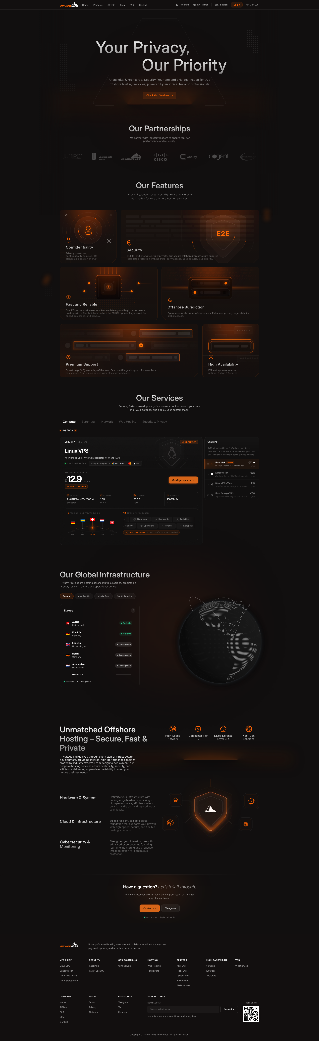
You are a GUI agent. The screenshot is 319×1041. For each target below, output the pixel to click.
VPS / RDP (69, 430)
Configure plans (181, 480)
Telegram (170, 908)
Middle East (103, 596)
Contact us (149, 908)
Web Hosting (127, 421)
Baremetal (88, 421)
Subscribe (229, 1009)
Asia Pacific (84, 596)
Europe (66, 596)
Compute (69, 421)
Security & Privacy (154, 421)
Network (107, 421)
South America (124, 596)
